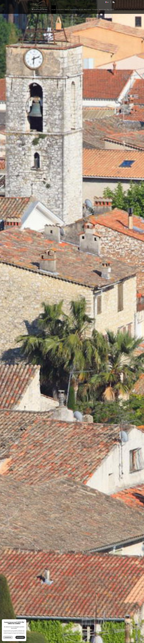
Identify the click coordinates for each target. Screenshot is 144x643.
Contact (112, 9)
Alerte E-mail (102, 9)
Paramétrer (8, 637)
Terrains (81, 9)
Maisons (67, 9)
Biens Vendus (87, 9)
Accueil (54, 9)
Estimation (95, 9)
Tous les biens (60, 9)
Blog (108, 9)
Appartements (74, 9)
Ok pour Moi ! (20, 637)
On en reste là (19, 621)
